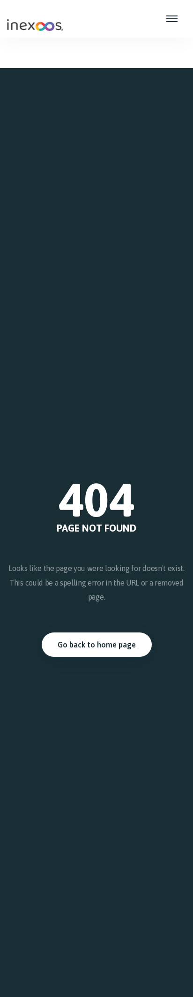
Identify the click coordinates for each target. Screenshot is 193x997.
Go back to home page (97, 644)
